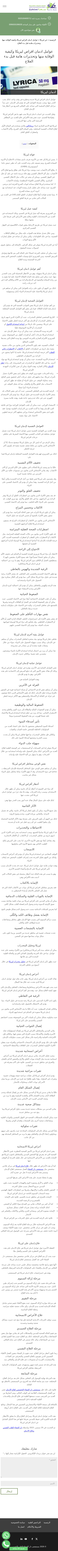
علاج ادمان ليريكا (22, 1166)
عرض (24, 143)
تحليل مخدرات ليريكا (17, 961)
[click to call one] (6, 1544)
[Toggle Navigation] (4, 6)
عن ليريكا (43, 40)
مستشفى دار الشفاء (35, 1169)
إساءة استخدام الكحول (15, 324)
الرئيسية (52, 40)
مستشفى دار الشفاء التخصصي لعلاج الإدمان (23, 1390)
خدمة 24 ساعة (19, 1548)
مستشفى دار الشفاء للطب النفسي (25, 1546)
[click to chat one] (6, 1535)
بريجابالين (30, 126)
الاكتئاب (20, 349)
